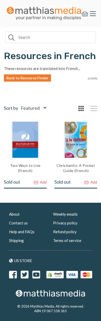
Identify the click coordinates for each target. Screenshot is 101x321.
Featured (30, 108)
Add (43, 182)
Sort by (11, 108)
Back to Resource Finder (27, 78)
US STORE (23, 260)
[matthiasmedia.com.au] (44, 12)
